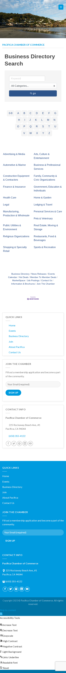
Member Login (39, 2)
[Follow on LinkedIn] (24, 443)
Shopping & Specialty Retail (15, 249)
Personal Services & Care (48, 211)
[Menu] (61, 7)
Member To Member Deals (43, 277)
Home (12, 325)
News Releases (38, 274)
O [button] (18, 126)
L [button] (42, 120)
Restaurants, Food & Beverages (45, 238)
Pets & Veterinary (43, 218)
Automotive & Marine (14, 165)
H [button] (19, 120)
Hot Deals (23, 277)
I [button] (24, 120)
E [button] (43, 113)
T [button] (49, 126)
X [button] (37, 133)
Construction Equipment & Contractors (16, 178)
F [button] (49, 113)
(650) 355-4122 (17, 435)
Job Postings (33, 280)
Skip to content (8, 610)
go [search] (34, 93)
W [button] (30, 133)
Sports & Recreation (45, 247)
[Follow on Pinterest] (19, 443)
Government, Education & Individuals (48, 188)
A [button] (18, 113)
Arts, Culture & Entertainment (42, 156)
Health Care (9, 197)
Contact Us (26, 2)
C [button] (30, 113)
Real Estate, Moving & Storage (46, 227)
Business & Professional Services (47, 167)
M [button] (48, 120)
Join (11, 341)
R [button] (37, 126)
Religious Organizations (16, 236)
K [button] (36, 120)
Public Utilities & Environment (12, 227)
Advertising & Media (14, 154)
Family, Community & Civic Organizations (45, 178)
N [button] (54, 120)
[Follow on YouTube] (30, 443)
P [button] (24, 126)
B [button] (24, 113)
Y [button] (43, 133)
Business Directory (20, 274)
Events (12, 330)
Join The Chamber (46, 284)
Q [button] (30, 126)
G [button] (55, 113)
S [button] (43, 126)
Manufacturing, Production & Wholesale (16, 213)
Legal (6, 204)
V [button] (24, 133)
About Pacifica (17, 346)
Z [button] (49, 133)
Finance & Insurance (14, 186)
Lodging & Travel (43, 204)
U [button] (55, 126)
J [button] (30, 120)
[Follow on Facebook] (8, 443)
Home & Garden (42, 197)
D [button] (37, 113)
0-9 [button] (10, 113)
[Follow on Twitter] (13, 443)
